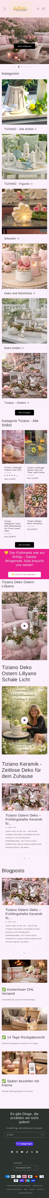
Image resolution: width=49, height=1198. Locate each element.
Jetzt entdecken (24, 46)
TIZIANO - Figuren (16, 183)
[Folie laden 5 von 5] (30, 66)
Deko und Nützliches (18, 293)
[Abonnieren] (41, 1135)
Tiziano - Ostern (15, 402)
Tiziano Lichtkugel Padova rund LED (13, 468)
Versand (32, 1189)
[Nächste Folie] (34, 66)
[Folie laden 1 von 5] (18, 66)
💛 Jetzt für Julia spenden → (24, 574)
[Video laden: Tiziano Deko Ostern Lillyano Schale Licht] (24, 720)
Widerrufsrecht (38, 1185)
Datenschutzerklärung (14, 1189)
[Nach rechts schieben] (29, 858)
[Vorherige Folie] (14, 66)
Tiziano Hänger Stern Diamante (34, 522)
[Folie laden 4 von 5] (27, 66)
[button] (4, 8)
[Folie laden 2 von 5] (21, 66)
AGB (25, 1189)
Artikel (7, 425)
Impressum (40, 1189)
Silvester (10, 238)
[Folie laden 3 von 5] (24, 66)
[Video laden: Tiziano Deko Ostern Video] (24, 626)
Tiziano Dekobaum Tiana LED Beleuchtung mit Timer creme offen (12, 526)
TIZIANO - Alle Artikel (19, 129)
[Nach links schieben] (19, 858)
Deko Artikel (12, 348)
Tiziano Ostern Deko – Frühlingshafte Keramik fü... (23, 819)
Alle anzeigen (24, 412)
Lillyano (14, 1185)
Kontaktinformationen (26, 1193)
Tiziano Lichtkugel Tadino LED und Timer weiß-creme (36, 470)
